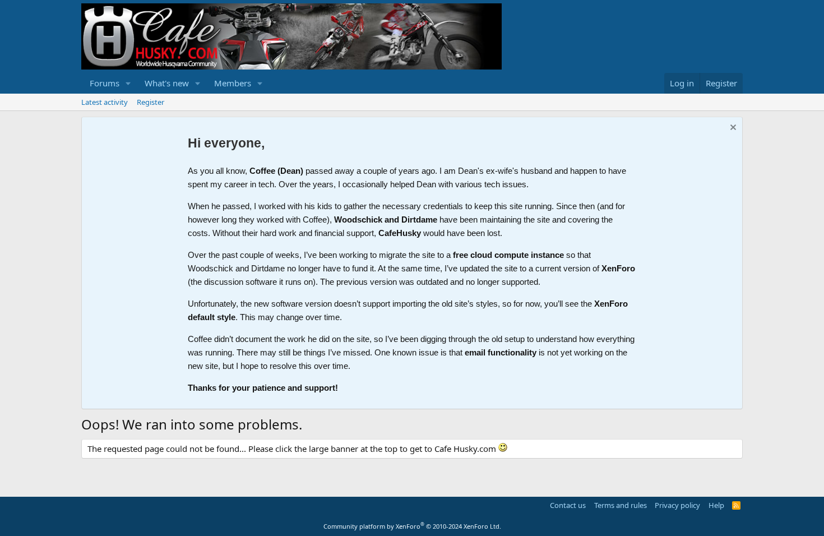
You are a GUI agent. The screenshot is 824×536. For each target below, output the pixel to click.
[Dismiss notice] (732, 129)
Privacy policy (677, 505)
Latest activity (104, 102)
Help (716, 505)
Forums (104, 83)
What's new (167, 83)
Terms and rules (620, 505)
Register (150, 102)
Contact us (568, 505)
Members (232, 83)
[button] (128, 83)
